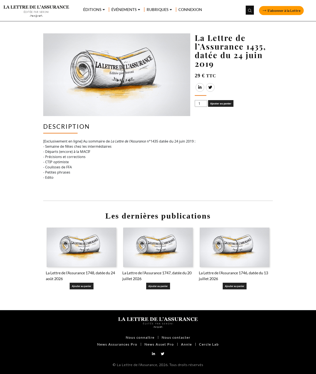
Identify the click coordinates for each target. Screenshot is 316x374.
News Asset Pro (159, 344)
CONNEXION (190, 9)
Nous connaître (140, 337)
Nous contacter (176, 337)
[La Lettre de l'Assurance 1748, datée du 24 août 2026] (81, 247)
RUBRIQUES (158, 9)
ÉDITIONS (92, 9)
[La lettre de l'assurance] (38, 10)
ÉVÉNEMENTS (124, 9)
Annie (186, 344)
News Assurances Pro (117, 344)
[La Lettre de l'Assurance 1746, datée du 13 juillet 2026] (234, 247)
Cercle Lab (209, 344)
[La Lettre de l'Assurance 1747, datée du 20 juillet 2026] (158, 247)
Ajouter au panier (220, 103)
